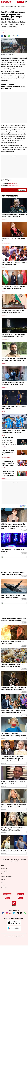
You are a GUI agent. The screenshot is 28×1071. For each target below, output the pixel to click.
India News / (8, 6)
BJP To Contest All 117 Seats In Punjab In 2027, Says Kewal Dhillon (14, 263)
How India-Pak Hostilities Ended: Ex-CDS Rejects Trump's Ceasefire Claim (14, 215)
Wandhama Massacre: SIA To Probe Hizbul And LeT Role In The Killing (13, 383)
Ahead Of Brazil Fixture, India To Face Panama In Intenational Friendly (13, 432)
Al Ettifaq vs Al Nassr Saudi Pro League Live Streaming (14, 408)
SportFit (3, 411)
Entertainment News (6, 243)
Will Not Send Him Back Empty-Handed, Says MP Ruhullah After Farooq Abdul (14, 359)
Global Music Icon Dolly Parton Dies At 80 (14, 239)
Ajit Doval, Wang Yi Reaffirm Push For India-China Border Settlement (13, 287)
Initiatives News (5, 339)
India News (3, 33)
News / (2, 6)
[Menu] (26, 2)
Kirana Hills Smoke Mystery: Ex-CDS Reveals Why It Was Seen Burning (13, 311)
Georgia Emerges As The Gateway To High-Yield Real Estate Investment (13, 335)
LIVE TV (21, 2)
